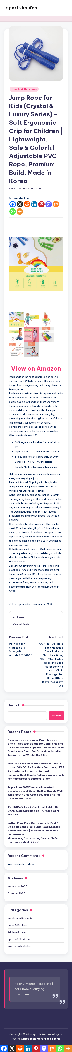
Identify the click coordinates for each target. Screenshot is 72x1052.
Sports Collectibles (19, 946)
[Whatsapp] (12, 211)
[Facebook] (12, 204)
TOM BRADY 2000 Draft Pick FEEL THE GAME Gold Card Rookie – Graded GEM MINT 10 (33, 810)
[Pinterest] (41, 204)
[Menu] (66, 8)
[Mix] (56, 204)
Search (14, 705)
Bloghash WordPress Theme (42, 1038)
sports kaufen (21, 7)
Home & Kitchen (17, 925)
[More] (20, 211)
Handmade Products (20, 918)
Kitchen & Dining (17, 932)
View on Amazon (36, 368)
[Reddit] (27, 204)
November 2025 (17, 886)
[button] (21, 624)
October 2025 (16, 893)
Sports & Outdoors (24, 89)
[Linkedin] (34, 204)
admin (18, 617)
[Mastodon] (48, 204)
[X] (20, 204)
